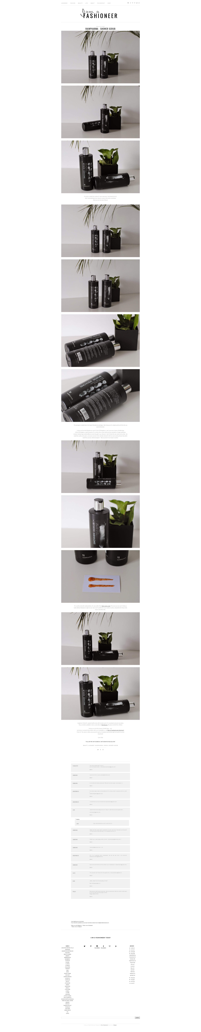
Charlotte (75, 766)
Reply (91, 769)
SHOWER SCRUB (113, 745)
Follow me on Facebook (88, 925)
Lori (74, 810)
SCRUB (106, 745)
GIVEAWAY (91, 745)
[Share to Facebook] (100, 749)
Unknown (75, 775)
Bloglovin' (112, 741)
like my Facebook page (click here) (116, 730)
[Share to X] (98, 749)
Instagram (104, 741)
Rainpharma (104, 724)
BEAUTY (85, 745)
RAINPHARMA (99, 745)
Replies (77, 819)
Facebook (97, 741)
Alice (74, 873)
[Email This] (103, 749)
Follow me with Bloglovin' (76, 925)
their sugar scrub (106, 606)
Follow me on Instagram (77, 926)
